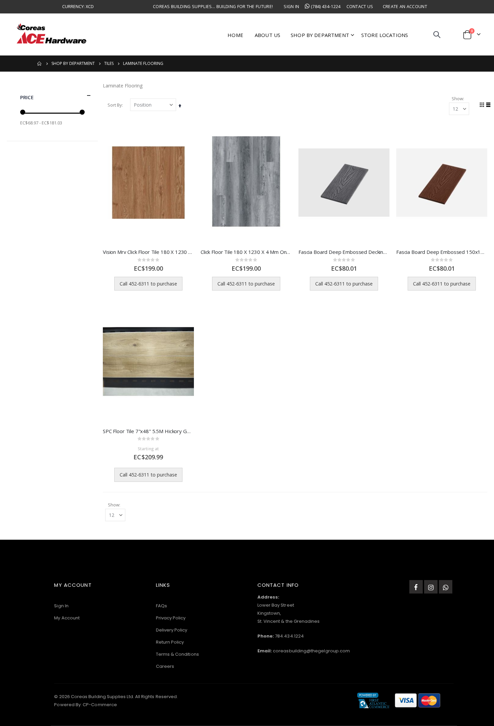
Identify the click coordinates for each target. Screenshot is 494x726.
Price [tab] (27, 97)
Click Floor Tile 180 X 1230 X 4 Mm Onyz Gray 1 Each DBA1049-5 (246, 252)
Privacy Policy (171, 618)
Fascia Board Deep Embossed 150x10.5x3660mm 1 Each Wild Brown (441, 252)
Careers (165, 666)
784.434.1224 (289, 636)
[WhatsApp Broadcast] (445, 587)
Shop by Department (73, 64)
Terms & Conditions (177, 654)
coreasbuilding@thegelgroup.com (311, 651)
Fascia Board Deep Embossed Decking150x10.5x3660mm (343, 252)
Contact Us (359, 6)
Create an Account (405, 6)
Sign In (291, 6)
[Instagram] (431, 587)
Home (39, 64)
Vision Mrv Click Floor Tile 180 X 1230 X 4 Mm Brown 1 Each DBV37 (148, 252)
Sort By (115, 105)
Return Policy (170, 642)
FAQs (161, 606)
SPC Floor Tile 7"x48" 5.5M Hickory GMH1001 (148, 431)
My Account (67, 618)
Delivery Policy (172, 630)
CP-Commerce (100, 704)
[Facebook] (416, 587)
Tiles (109, 64)
